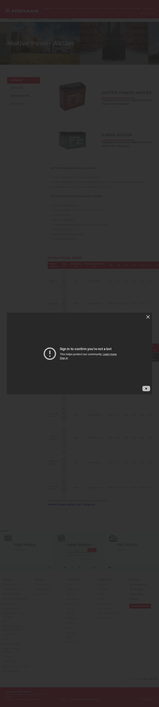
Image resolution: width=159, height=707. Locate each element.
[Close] (148, 316)
